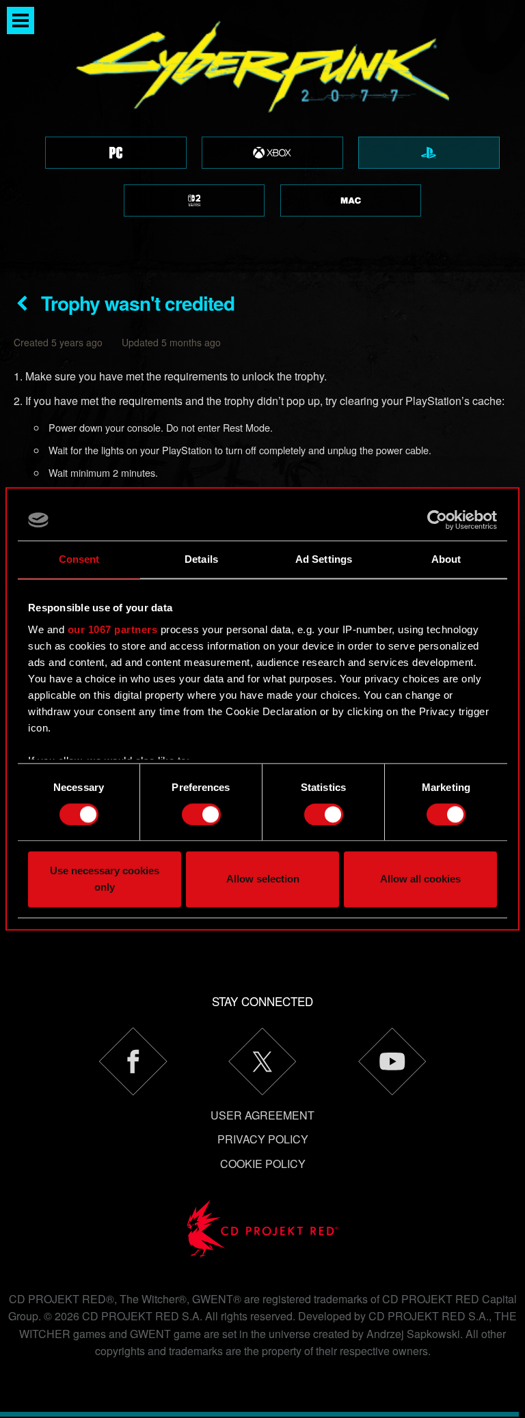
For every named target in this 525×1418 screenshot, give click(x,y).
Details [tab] (201, 559)
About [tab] (446, 559)
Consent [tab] (79, 559)
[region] (262, 136)
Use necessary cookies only (104, 879)
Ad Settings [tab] (323, 559)
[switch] (201, 814)
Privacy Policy (262, 1139)
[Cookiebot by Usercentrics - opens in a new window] (437, 520)
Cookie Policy (263, 1163)
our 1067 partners (113, 629)
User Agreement (262, 1115)
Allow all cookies (420, 879)
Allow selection (262, 879)
